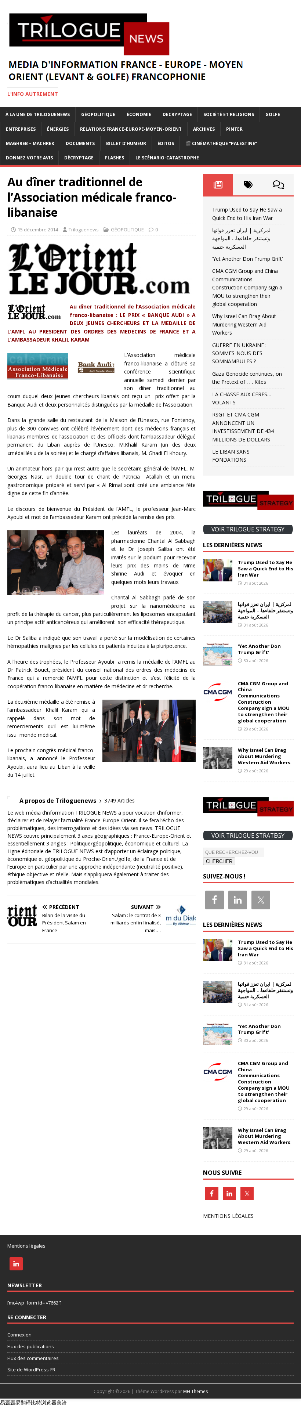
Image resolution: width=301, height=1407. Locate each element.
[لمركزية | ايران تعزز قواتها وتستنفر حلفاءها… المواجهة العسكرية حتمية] (217, 619)
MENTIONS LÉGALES (228, 1215)
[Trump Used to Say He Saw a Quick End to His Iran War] (217, 577)
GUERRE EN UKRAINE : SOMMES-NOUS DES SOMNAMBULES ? (239, 353)
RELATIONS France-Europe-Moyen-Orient (131, 129)
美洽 (62, 1402)
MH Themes (195, 1391)
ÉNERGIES (58, 129)
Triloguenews (84, 229)
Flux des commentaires (33, 1358)
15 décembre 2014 (38, 229)
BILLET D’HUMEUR (126, 143)
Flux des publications (30, 1346)
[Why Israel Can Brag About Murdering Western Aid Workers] (217, 764)
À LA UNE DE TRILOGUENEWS (38, 114)
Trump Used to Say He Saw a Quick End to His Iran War (265, 568)
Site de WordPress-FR (31, 1369)
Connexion (19, 1334)
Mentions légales (26, 1245)
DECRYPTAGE (177, 114)
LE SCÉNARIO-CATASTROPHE (167, 158)
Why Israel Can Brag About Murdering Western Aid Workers (244, 324)
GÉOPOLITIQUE (98, 114)
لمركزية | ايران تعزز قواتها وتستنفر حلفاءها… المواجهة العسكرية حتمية (241, 238)
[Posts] (218, 184)
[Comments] (279, 184)
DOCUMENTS (80, 143)
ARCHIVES (204, 129)
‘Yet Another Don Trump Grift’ (247, 258)
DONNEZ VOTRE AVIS (29, 158)
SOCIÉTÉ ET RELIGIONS (228, 114)
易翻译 (23, 1402)
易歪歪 (7, 1402)
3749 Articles (119, 800)
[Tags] (248, 184)
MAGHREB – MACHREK (30, 143)
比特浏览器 (44, 1402)
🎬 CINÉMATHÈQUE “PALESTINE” (221, 143)
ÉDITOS (165, 143)
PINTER (234, 129)
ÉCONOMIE (139, 114)
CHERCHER (219, 861)
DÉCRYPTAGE (79, 158)
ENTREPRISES (21, 129)
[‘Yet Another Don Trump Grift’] (217, 660)
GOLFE (272, 114)
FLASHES (114, 158)
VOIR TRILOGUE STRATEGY (247, 529)
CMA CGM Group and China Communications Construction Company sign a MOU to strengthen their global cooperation (247, 287)
